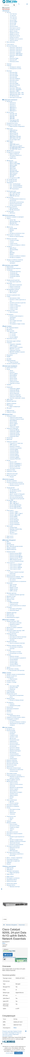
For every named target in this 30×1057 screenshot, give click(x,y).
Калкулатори (10, 707)
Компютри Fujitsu (14, 58)
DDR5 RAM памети (14, 144)
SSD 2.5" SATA (13, 162)
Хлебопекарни (13, 758)
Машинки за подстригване (16, 787)
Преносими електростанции (14, 768)
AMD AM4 (12, 117)
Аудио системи (10, 331)
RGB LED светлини (14, 195)
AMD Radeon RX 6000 (15, 136)
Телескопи (12, 814)
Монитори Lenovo (14, 80)
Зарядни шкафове (11, 548)
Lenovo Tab (12, 220)
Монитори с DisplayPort (15, 89)
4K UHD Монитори (14, 96)
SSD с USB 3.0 (13, 501)
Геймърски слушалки (15, 350)
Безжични (12, 372)
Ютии (11, 798)
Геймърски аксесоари (12, 473)
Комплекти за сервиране (13, 806)
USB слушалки (13, 444)
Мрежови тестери (11, 596)
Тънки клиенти (10, 44)
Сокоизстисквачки (14, 754)
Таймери (9, 821)
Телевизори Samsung (15, 271)
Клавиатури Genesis (15, 434)
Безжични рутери (11, 551)
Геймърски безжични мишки (17, 419)
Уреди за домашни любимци (14, 775)
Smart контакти (13, 679)
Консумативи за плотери (16, 653)
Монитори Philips (14, 83)
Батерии (9, 835)
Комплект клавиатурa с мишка (17, 398)
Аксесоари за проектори (16, 284)
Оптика (8, 807)
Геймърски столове (11, 471)
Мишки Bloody (13, 375)
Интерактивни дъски (12, 693)
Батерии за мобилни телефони (17, 256)
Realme (11, 254)
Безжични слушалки (15, 446)
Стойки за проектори (15, 288)
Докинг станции (13, 31)
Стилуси (12, 242)
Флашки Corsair (14, 518)
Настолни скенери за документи (18, 658)
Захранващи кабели (12, 879)
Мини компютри (11, 42)
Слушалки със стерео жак (16, 443)
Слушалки (9, 342)
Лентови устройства (12, 480)
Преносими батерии (15, 843)
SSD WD (12, 176)
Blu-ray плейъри (14, 291)
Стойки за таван (14, 309)
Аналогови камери (14, 610)
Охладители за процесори (13, 152)
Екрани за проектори (15, 286)
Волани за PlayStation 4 (16, 465)
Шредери (9, 710)
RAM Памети (10, 141)
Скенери (9, 654)
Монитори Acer (13, 72)
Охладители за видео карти (14, 124)
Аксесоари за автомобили (13, 846)
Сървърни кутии (14, 604)
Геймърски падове (14, 427)
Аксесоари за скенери (15, 665)
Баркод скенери (11, 698)
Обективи (12, 319)
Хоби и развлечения (12, 800)
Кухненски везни (14, 743)
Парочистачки (10, 766)
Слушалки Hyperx (14, 454)
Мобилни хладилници (12, 761)
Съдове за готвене (14, 827)
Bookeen (12, 230)
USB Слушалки (13, 345)
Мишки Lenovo (13, 380)
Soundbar (9, 359)
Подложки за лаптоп (15, 35)
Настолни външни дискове (16, 497)
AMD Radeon (13, 131)
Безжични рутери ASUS (15, 553)
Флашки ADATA (13, 516)
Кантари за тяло (11, 729)
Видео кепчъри (10, 410)
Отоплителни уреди (12, 765)
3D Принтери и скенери (13, 669)
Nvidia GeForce (13, 130)
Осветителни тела (11, 816)
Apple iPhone (13, 248)
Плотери (9, 650)
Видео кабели (10, 876)
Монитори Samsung (15, 85)
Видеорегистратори (15, 847)
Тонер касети (13, 626)
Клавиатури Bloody (14, 390)
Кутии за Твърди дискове (16, 495)
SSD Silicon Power (14, 171)
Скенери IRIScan (14, 664)
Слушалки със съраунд (15, 448)
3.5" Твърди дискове (12, 179)
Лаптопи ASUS (13, 21)
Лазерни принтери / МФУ (13, 621)
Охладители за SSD (15, 178)
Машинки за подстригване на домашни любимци (17, 777)
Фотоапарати (10, 314)
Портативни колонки (12, 338)
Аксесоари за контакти (12, 832)
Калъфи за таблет (14, 224)
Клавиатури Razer (14, 436)
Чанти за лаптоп (14, 40)
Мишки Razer (13, 377)
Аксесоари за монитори (16, 97)
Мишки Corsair (13, 378)
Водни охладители (14, 153)
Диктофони (9, 329)
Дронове (12, 801)
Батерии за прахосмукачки (16, 844)
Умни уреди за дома (12, 773)
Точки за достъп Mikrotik (16, 567)
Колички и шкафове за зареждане (15, 217)
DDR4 (11, 142)
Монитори (9, 71)
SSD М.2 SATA (13, 165)
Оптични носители (14, 485)
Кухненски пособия (14, 825)
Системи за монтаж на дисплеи (18, 302)
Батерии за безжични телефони (18, 722)
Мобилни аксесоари (12, 238)
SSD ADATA (12, 167)
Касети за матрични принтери (17, 643)
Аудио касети (10, 536)
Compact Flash (13, 527)
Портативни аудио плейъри (14, 341)
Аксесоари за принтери (15, 622)
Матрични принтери (12, 641)
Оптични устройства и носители (15, 482)
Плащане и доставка (7, 1031)
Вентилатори (10, 197)
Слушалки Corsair (14, 452)
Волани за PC (13, 462)
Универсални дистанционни (14, 268)
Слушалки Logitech (14, 457)
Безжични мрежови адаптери (17, 594)
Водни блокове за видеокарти (17, 126)
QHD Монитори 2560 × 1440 (17, 94)
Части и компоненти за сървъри (18, 605)
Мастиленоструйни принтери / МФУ (16, 630)
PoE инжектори (10, 615)
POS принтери (13, 635)
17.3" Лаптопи (13, 18)
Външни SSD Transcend (16, 508)
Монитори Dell (13, 77)
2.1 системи (13, 334)
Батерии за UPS (14, 687)
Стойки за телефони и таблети (17, 245)
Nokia (11, 251)
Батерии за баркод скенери (17, 700)
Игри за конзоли (14, 312)
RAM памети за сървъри (16, 146)
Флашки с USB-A (14, 512)
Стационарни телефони (13, 718)
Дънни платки (10, 112)
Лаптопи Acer (13, 20)
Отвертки (12, 704)
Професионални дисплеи (13, 280)
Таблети (9, 218)
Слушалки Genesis (14, 455)
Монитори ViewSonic (15, 78)
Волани (8, 460)
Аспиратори (13, 732)
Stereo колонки (13, 332)
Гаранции (9, 64)
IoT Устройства (10, 544)
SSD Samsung (13, 170)
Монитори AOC (13, 74)
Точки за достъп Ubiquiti (16, 564)
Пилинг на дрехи (14, 789)
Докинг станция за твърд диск (17, 494)
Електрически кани (14, 740)
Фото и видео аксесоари (16, 320)
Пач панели (13, 580)
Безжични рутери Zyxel (15, 555)
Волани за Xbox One (15, 466)
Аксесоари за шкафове (15, 578)
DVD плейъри (13, 292)
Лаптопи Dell (13, 23)
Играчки (9, 864)
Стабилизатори (10, 690)
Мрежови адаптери (11, 593)
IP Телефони (13, 720)
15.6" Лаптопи (13, 17)
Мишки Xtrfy (13, 425)
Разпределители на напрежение (18, 581)
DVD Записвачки (14, 208)
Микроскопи (13, 812)
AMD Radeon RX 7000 (15, 138)
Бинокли (12, 811)
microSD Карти (13, 530)
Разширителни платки (12, 123)
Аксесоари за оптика (15, 809)
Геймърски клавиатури (15, 396)
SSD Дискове (10, 160)
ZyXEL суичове (13, 590)
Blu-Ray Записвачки (15, 210)
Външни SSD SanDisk (15, 506)
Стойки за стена (14, 307)
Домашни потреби (11, 822)
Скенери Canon (14, 661)
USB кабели (10, 869)
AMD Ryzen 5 (13, 107)
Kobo (11, 231)
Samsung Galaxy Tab (15, 221)
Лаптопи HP (13, 25)
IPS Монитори (13, 86)
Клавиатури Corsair (14, 391)
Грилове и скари (14, 736)
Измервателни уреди (15, 705)
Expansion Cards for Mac (16, 529)
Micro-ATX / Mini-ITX (15, 194)
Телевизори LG (13, 273)
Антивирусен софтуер (15, 67)
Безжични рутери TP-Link (16, 558)
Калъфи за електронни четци (17, 233)
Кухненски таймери (14, 747)
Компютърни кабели (12, 883)
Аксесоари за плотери (15, 651)
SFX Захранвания (14, 188)
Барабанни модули (14, 624)
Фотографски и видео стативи (17, 323)
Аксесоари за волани (15, 468)
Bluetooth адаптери (11, 401)
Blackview (12, 252)
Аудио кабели (10, 874)
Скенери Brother (14, 659)
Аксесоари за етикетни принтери (18, 637)
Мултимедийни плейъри (13, 289)
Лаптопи (9, 12)
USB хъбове (10, 399)
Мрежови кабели (11, 885)
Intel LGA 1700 (13, 114)
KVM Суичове (10, 868)
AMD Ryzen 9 (13, 110)
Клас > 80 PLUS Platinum (16, 185)
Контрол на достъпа (12, 676)
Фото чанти (12, 322)
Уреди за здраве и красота (13, 779)
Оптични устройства (12, 206)
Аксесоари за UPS (14, 686)
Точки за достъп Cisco (15, 565)
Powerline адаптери (11, 612)
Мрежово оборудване (11, 924)
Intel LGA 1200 (13, 115)
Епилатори (12, 786)
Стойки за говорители (15, 306)
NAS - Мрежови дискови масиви (15, 546)
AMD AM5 (12, 118)
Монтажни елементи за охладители (15, 155)
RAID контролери (14, 602)
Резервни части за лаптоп (16, 39)
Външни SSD (10, 500)
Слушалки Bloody (14, 451)
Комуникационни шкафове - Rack (15, 576)
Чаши (11, 830)
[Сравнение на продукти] (27, 4)
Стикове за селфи (14, 240)
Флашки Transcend (14, 523)
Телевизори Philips (14, 274)
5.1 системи (13, 335)
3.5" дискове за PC (14, 489)
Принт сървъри (10, 597)
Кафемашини (13, 741)
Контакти (10, 1036)
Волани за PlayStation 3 (16, 463)
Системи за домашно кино (13, 295)
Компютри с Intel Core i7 (16, 50)
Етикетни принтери (11, 633)
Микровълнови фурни (15, 750)
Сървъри (9, 601)
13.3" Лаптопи (13, 14)
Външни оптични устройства (17, 484)
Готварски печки (14, 735)
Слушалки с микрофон (15, 344)
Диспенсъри (13, 738)
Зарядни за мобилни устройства (15, 259)
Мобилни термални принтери (14, 645)
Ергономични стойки (15, 298)
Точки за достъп (11, 562)
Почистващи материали (13, 708)
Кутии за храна (13, 824)
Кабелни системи (11, 575)
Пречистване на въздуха (16, 792)
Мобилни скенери (14, 656)
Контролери (10, 437)
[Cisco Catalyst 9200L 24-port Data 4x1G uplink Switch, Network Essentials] (15, 904)
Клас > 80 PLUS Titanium (16, 187)
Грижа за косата (14, 782)
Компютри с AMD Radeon (16, 53)
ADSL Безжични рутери (15, 559)
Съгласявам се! (18, 1053)
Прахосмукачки (13, 790)
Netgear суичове (14, 587)
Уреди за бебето (14, 795)
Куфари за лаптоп (14, 34)
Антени (11, 277)
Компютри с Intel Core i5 (16, 49)
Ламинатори (10, 714)
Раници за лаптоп (14, 37)
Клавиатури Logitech (15, 388)
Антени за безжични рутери (17, 561)
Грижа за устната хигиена (16, 784)
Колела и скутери (14, 803)
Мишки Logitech (14, 373)
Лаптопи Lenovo (14, 26)
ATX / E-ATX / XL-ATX (15, 192)
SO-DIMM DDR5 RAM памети (17, 147)
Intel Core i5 (13, 103)
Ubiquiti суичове (14, 589)
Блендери (12, 733)
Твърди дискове (11, 487)
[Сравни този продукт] (4, 959)
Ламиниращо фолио (15, 715)
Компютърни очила (11, 367)
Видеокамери (10, 267)
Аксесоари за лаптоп (15, 28)
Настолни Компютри (12, 46)
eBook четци (10, 227)
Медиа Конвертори (11, 549)
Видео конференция (15, 406)
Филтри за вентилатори (16, 205)
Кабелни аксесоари (11, 881)
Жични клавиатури (14, 393)
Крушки (11, 818)
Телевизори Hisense (15, 276)
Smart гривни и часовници (13, 235)
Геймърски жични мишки (16, 417)
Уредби (8, 356)
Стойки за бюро (14, 304)
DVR (8, 541)
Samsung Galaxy (14, 249)
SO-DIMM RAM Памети (15, 149)
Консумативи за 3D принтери (17, 670)
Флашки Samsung (14, 519)
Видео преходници (14, 872)
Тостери (12, 757)
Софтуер (9, 65)
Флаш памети (10, 510)
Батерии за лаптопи (15, 29)
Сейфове (9, 862)
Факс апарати (10, 629)
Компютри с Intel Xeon (15, 52)
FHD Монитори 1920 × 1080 (17, 92)
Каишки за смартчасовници (16, 236)
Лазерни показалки (11, 403)
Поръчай (8, 955)
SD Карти (12, 532)
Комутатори (10, 583)
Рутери (8, 570)
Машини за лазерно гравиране (14, 627)
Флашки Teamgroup (15, 524)
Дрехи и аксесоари (11, 475)
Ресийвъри (12, 849)
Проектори (9, 283)
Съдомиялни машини (15, 755)
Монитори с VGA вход (15, 88)
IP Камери (9, 607)
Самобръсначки (14, 793)
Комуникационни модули (13, 617)
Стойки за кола (13, 243)
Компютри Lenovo (14, 61)
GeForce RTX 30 (14, 135)
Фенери (12, 797)
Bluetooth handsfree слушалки (17, 352)
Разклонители (10, 677)
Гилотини (9, 711)
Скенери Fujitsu (14, 662)
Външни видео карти (15, 139)
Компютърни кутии (11, 191)
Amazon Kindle (13, 228)
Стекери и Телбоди (11, 682)
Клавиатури (9, 387)
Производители (12, 1032)
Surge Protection (11, 692)
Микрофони (10, 355)
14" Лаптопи (13, 15)
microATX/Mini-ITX (14, 121)
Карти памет (10, 526)
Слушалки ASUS (14, 449)
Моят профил (8, 1034)
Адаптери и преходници (13, 871)
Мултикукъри (13, 752)
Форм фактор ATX (14, 120)
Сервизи (15, 1031)
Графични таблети (11, 412)
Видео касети (10, 537)
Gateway (9, 543)
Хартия (8, 667)
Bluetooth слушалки (14, 348)
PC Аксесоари (10, 211)
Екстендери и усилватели (13, 878)
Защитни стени (10, 599)
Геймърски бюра (11, 469)
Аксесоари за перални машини (14, 833)
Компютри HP (13, 60)
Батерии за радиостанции (16, 839)
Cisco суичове (13, 584)
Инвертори (12, 689)
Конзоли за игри (11, 310)
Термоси (12, 829)
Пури (11, 819)
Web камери (10, 405)
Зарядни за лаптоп (14, 32)
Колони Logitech (14, 337)
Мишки (8, 369)
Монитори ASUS (14, 75)
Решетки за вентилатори (16, 203)
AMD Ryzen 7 (13, 109)
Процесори (9, 101)
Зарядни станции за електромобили (16, 674)
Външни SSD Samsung (15, 505)
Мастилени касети (14, 632)
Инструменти (10, 702)
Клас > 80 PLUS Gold (15, 184)
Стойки (8, 296)
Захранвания (10, 182)
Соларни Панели (11, 680)
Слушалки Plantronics (15, 459)
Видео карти (10, 128)
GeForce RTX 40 (14, 133)
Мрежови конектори (15, 886)
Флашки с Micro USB (15, 515)
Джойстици (9, 439)
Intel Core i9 (13, 106)
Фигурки (12, 476)
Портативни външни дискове (17, 498)
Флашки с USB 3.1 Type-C (16, 513)
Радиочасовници (14, 362)
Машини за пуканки (15, 749)
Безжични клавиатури (15, 395)
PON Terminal (10, 614)
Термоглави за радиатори (13, 861)
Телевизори (10, 270)
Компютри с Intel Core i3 (16, 47)
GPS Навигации (14, 850)
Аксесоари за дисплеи (15, 281)
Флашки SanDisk (14, 521)
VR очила (9, 408)
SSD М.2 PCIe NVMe (15, 163)
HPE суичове (13, 586)
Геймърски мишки (14, 381)
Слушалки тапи (13, 353)
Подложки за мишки (15, 383)
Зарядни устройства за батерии (18, 841)
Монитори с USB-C (14, 91)
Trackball (9, 384)
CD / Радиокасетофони (12, 327)
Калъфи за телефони (15, 257)
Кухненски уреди (11, 730)
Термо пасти (13, 158)
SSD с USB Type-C (14, 503)
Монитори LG (13, 82)
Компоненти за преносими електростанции (16, 770)
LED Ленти (12, 213)
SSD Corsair (13, 168)
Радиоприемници (11, 360)
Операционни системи (15, 68)
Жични (11, 370)
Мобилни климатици (12, 760)
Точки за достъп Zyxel (15, 569)
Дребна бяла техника (12, 781)
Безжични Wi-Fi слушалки (16, 347)
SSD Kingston (13, 174)
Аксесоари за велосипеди (13, 852)
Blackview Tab (13, 223)
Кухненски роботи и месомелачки (15, 745)
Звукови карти (10, 150)
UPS (8, 684)
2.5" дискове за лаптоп (15, 491)
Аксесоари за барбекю (12, 804)
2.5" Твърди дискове (12, 181)
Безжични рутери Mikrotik (16, 556)
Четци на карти (13, 533)
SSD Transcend (13, 173)
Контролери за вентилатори (17, 202)
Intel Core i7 (13, 104)
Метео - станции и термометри (14, 857)
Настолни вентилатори (12, 763)
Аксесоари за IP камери (16, 608)
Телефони (9, 246)
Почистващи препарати (13, 859)
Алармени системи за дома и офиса (16, 717)
